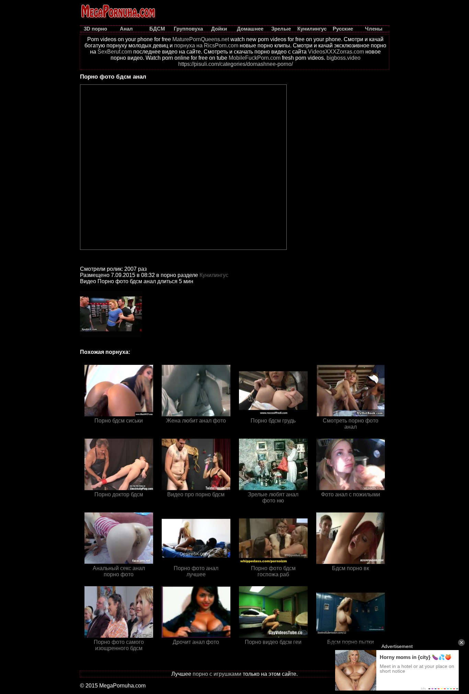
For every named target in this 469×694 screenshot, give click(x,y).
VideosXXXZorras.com (336, 52)
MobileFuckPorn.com (255, 58)
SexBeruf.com (115, 52)
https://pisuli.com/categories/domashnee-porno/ (235, 64)
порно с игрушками (217, 674)
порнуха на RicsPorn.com (206, 45)
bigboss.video (344, 58)
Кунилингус (213, 275)
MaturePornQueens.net (200, 39)
